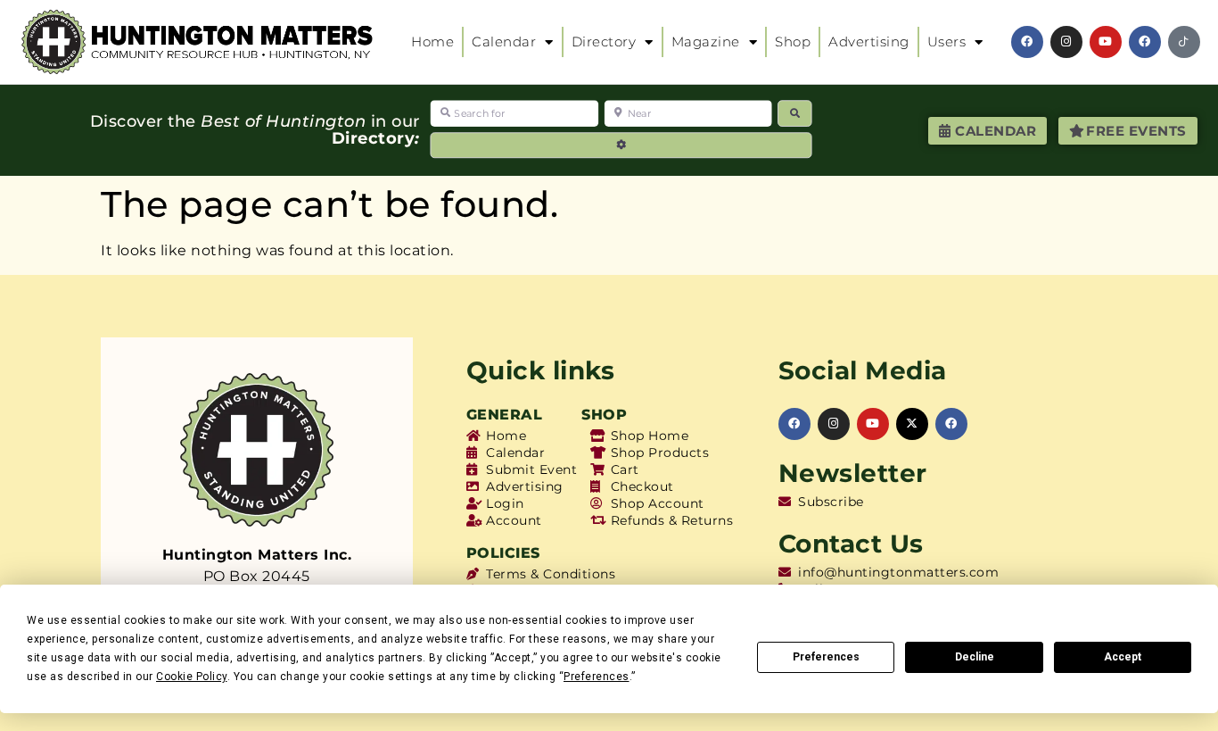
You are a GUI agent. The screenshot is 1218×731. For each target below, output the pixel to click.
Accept (1122, 657)
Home (432, 41)
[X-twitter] (912, 424)
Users (947, 41)
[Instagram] (1066, 42)
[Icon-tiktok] (1184, 42)
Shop (793, 41)
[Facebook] (1027, 42)
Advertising (868, 41)
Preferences (826, 657)
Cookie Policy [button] (191, 676)
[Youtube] (1106, 42)
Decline (974, 657)
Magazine (705, 41)
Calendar (504, 41)
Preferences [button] (597, 676)
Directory (604, 41)
